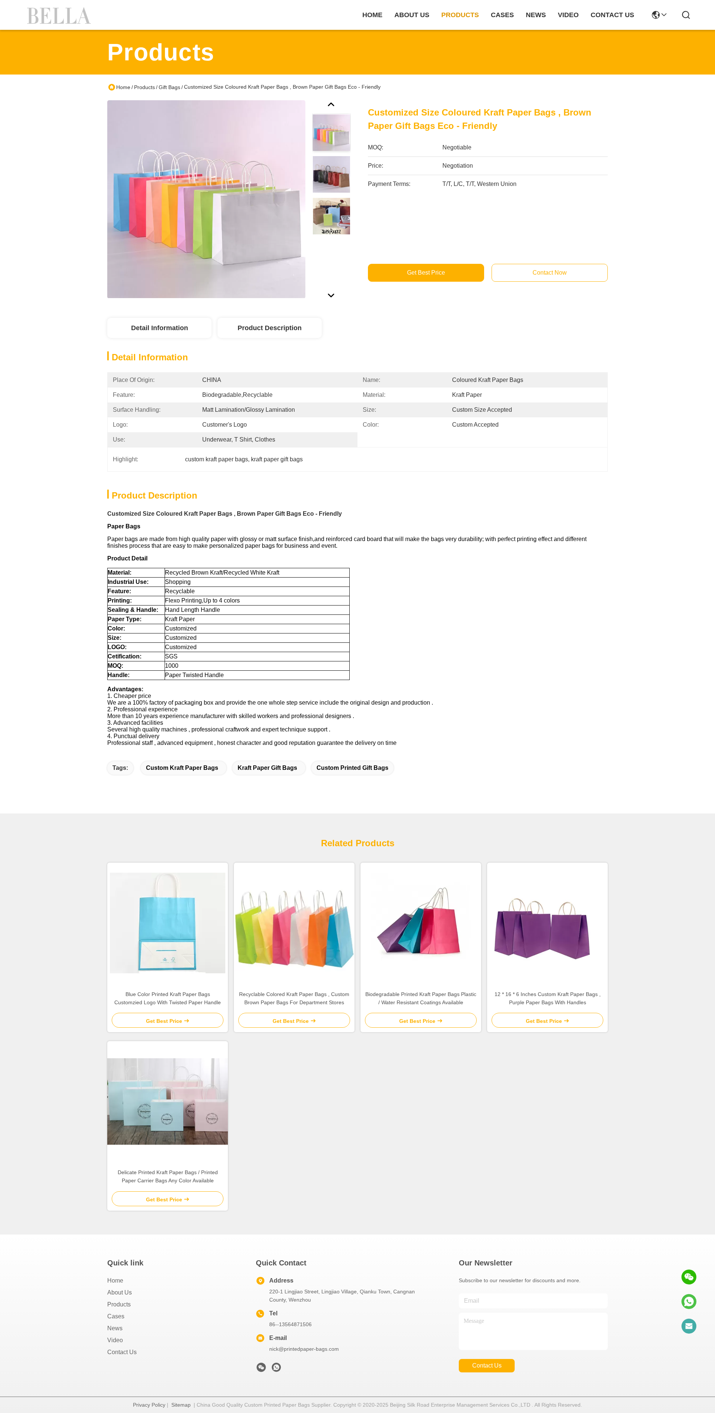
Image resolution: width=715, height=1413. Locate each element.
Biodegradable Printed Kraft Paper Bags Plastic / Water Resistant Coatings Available (420, 998)
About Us (119, 1292)
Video (115, 1340)
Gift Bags (169, 87)
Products (144, 87)
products (460, 15)
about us (411, 15)
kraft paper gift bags (267, 768)
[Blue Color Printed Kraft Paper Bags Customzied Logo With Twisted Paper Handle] (167, 923)
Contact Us (122, 1352)
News (115, 1328)
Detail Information (159, 328)
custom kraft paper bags (182, 768)
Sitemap (181, 1405)
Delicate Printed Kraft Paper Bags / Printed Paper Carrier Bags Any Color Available (168, 1176)
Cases (115, 1316)
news (536, 15)
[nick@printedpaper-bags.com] (688, 1326)
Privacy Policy (149, 1405)
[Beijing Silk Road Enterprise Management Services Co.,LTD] (60, 15)
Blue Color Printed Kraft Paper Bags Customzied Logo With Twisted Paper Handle (167, 998)
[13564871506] (688, 1301)
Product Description (270, 328)
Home (372, 15)
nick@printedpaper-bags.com (304, 1349)
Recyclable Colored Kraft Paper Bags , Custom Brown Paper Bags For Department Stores (294, 998)
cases (502, 15)
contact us (612, 15)
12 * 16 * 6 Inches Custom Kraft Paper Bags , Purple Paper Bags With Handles (548, 998)
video (568, 15)
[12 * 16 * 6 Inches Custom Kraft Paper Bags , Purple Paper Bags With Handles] (547, 923)
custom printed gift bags (352, 768)
